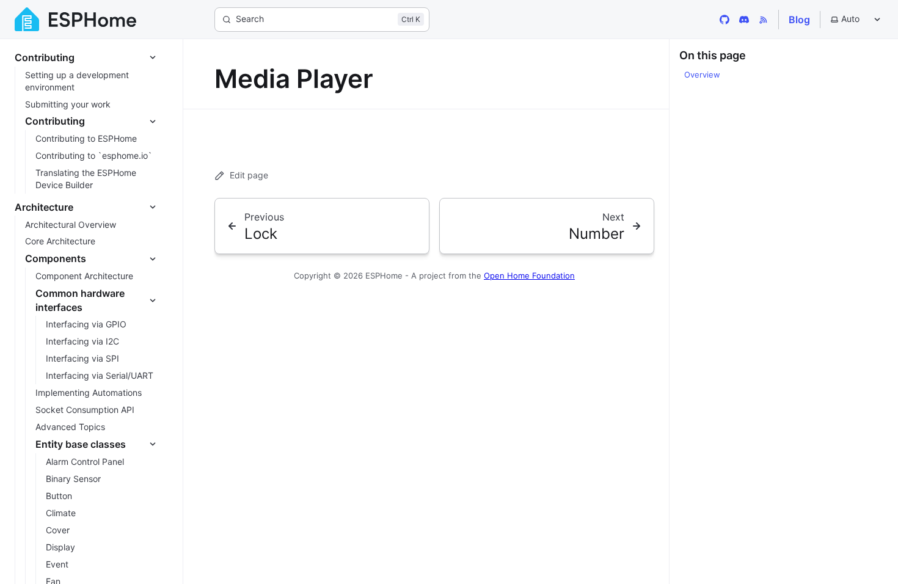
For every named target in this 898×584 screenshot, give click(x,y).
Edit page (249, 175)
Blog (799, 19)
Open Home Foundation (529, 275)
